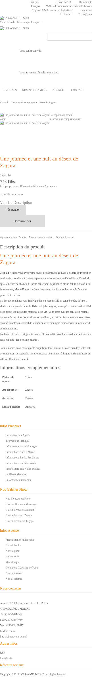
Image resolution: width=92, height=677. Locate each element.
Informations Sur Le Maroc (20, 452)
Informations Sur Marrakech (21, 463)
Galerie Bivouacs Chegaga (19, 521)
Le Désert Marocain (16, 474)
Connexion (86, 10)
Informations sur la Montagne (21, 446)
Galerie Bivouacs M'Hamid (20, 509)
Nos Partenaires (14, 573)
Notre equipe (12, 550)
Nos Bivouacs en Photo (18, 498)
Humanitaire (12, 556)
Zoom (3, 119)
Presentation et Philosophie (20, 539)
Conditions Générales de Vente (22, 567)
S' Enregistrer (85, 14)
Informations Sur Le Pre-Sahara (22, 457)
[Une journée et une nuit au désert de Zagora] (24, 123)
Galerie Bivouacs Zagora (19, 515)
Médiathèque (12, 562)
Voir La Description (16, 202)
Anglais (36, 10)
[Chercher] (88, 36)
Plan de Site (6, 658)
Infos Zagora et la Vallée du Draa (23, 468)
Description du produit (61, 115)
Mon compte (85, 2)
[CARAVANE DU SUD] (14, 18)
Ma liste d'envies (83, 6)
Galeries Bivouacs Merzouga (21, 504)
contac (12, 631)
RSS (2, 652)
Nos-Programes (14, 578)
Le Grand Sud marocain (18, 479)
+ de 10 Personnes (11, 194)
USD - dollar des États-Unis (57, 10)
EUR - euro (66, 14)
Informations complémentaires (65, 119)
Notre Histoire (13, 545)
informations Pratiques (17, 440)
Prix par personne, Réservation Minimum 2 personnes (28, 186)
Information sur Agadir (18, 435)
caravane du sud (18, 636)
